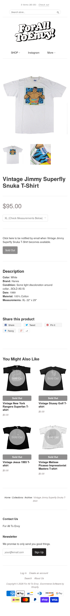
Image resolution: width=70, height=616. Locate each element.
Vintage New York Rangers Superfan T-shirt (16, 406)
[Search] (58, 12)
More (50, 52)
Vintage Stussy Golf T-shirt (53, 404)
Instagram (33, 52)
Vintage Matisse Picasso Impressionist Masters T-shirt (52, 465)
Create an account (38, 573)
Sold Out (17, 398)
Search (28, 578)
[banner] (35, 31)
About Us (39, 578)
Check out (44, 4)
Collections (17, 497)
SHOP (15, 52)
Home (7, 497)
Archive (28, 497)
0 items (28, 4)
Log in (23, 573)
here (11, 238)
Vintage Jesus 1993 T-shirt (16, 463)
